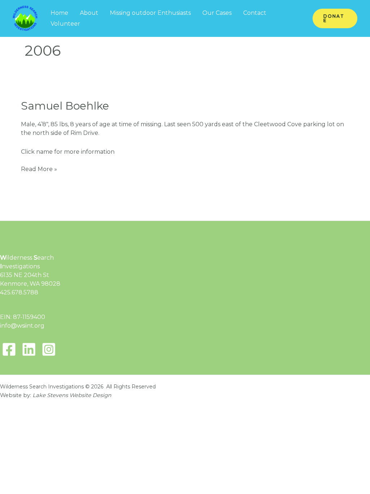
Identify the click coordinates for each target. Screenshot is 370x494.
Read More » (39, 169)
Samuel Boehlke (65, 105)
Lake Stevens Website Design (72, 395)
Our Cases (217, 12)
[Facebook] (9, 349)
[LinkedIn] (29, 349)
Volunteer (65, 23)
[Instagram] (49, 349)
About (89, 12)
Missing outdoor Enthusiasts (150, 12)
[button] (335, 18)
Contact (254, 12)
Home (59, 12)
